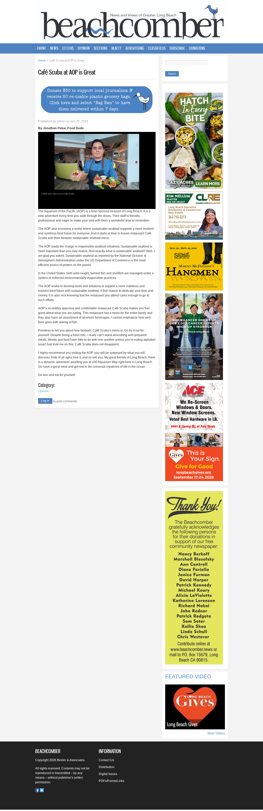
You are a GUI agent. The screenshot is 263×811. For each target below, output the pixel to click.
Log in (45, 400)
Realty (116, 48)
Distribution (106, 767)
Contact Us (106, 760)
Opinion (84, 48)
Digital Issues (108, 774)
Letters (68, 48)
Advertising (135, 48)
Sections (100, 48)
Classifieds (157, 48)
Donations (197, 48)
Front (41, 48)
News (54, 48)
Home (42, 60)
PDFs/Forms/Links (111, 780)
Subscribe (177, 48)
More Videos (216, 733)
